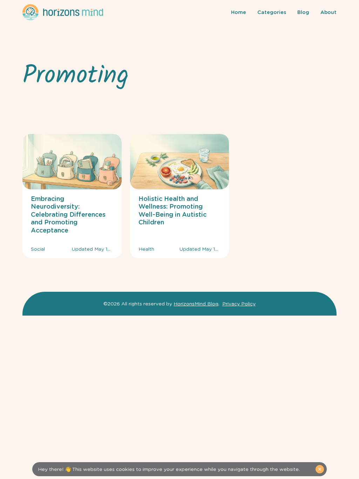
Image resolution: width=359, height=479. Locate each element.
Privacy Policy (239, 303)
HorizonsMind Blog (196, 303)
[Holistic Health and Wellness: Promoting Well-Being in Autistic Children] (179, 196)
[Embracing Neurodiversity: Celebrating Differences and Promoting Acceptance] (72, 196)
